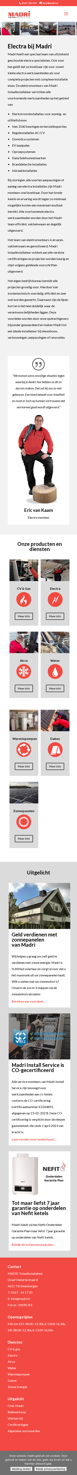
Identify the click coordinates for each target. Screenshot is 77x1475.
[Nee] (72, 1463)
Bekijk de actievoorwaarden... (33, 1244)
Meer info (24, 616)
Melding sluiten (21, 1468)
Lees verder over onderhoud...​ (34, 1139)
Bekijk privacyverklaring (50, 1468)
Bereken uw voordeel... (28, 1001)
